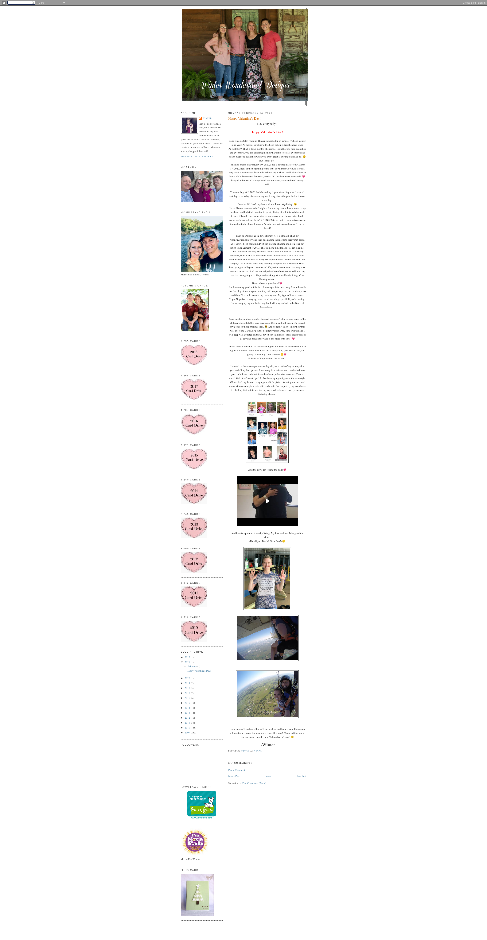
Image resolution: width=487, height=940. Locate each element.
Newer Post (234, 776)
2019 (188, 683)
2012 (188, 717)
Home (268, 776)
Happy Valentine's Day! (199, 670)
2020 (188, 678)
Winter (207, 118)
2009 (188, 732)
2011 (188, 722)
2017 (188, 693)
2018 (188, 688)
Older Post (301, 776)
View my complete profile (197, 156)
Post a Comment (236, 770)
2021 (188, 662)
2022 (188, 657)
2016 (188, 698)
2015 (188, 703)
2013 (188, 712)
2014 (188, 707)
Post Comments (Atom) (254, 783)
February (192, 666)
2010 (188, 727)
